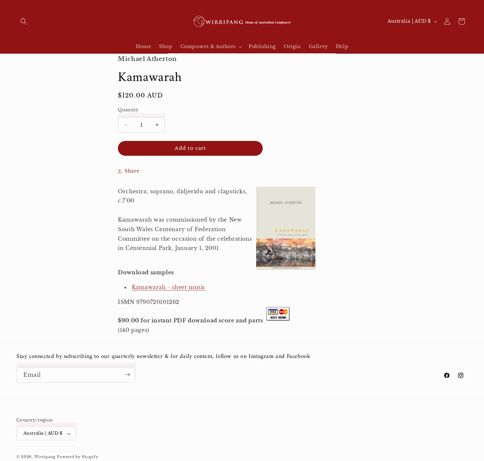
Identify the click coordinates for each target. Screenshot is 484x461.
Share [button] (131, 171)
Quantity (128, 110)
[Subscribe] (127, 374)
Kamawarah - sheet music (169, 287)
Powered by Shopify (77, 456)
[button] (23, 21)
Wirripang (45, 456)
